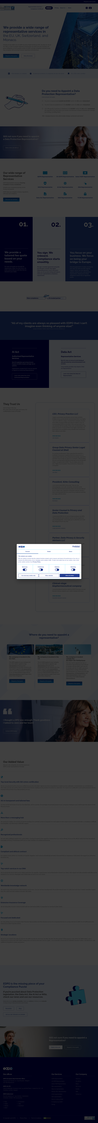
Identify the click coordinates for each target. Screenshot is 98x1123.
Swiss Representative (15, 674)
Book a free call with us (12, 147)
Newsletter (9, 1008)
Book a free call (55, 1047)
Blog (20, 1008)
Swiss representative (48, 670)
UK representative (26, 669)
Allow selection (49, 575)
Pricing (56, 8)
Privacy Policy (23, 1118)
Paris (5, 1101)
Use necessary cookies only (28, 575)
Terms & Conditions (36, 1118)
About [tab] (70, 551)
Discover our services (11, 199)
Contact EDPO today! (11, 731)
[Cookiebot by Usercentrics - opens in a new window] (73, 547)
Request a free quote (90, 1)
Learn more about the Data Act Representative (71, 374)
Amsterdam (21, 1101)
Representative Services (35, 6)
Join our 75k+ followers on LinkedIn (15, 1014)
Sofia (19, 1103)
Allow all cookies (69, 575)
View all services (28, 56)
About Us (62, 8)
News (69, 8)
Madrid (6, 1105)
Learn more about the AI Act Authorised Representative (22, 376)
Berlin (5, 1107)
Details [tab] (49, 551)
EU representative (53, 669)
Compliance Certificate (37, 9)
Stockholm (21, 1105)
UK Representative (80, 673)
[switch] (41, 570)
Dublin (6, 1103)
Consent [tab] (27, 551)
